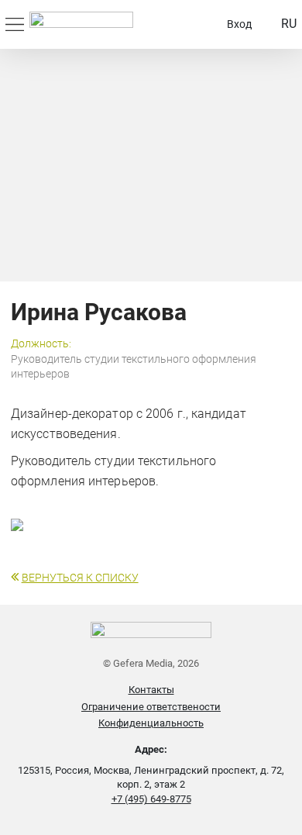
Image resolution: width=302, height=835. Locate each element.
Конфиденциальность (151, 723)
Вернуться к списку (80, 577)
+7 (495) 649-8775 (151, 799)
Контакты (151, 689)
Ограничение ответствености (151, 707)
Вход (239, 24)
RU (289, 23)
